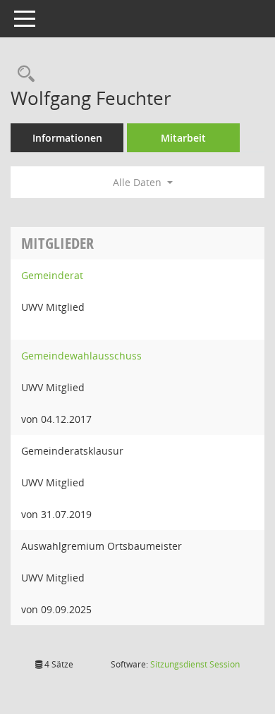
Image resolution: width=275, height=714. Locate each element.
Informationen (67, 137)
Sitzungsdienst (195, 664)
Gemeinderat (52, 275)
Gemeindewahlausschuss (81, 355)
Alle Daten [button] (138, 182)
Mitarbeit (183, 137)
